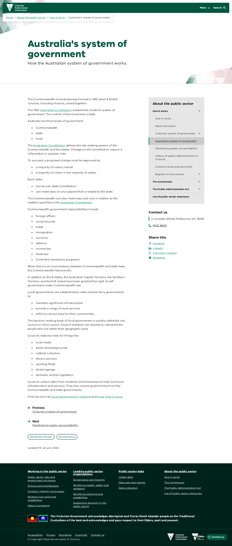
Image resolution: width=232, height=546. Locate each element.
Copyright (81, 535)
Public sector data (131, 471)
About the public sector (31, 17)
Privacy (51, 535)
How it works (57, 17)
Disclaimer (65, 535)
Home (9, 17)
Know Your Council (110, 397)
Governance (67, 437)
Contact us (97, 535)
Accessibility (35, 535)
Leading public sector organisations (88, 473)
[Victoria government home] (198, 537)
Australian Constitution (56, 110)
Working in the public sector (47, 471)
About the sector (41, 437)
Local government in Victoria (71, 397)
